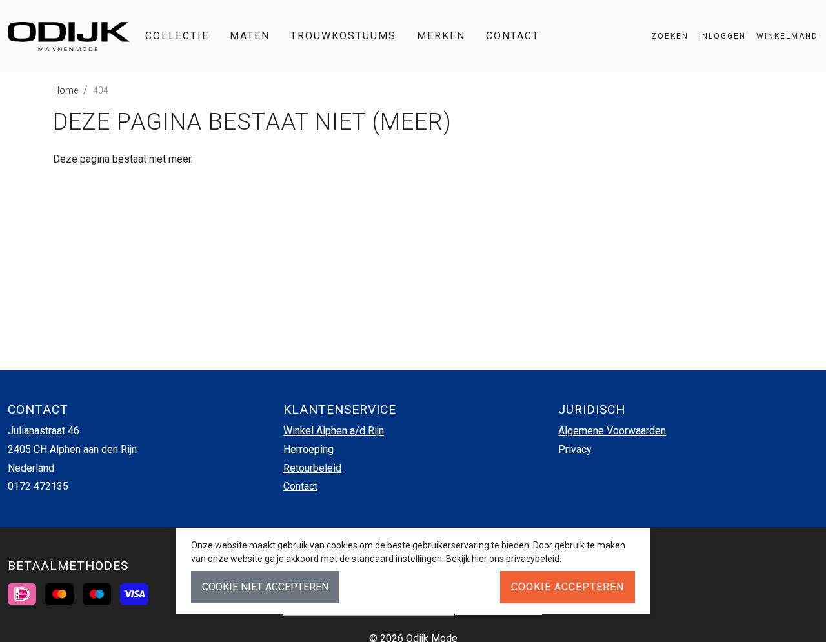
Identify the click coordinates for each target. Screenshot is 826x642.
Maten (250, 36)
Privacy (575, 449)
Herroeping (308, 449)
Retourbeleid (312, 468)
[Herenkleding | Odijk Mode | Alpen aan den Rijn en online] (69, 36)
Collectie (177, 36)
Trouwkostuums (343, 36)
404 (100, 90)
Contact (512, 36)
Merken (441, 36)
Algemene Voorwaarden (612, 431)
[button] (782, 36)
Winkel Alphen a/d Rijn (333, 431)
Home (65, 90)
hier (480, 559)
